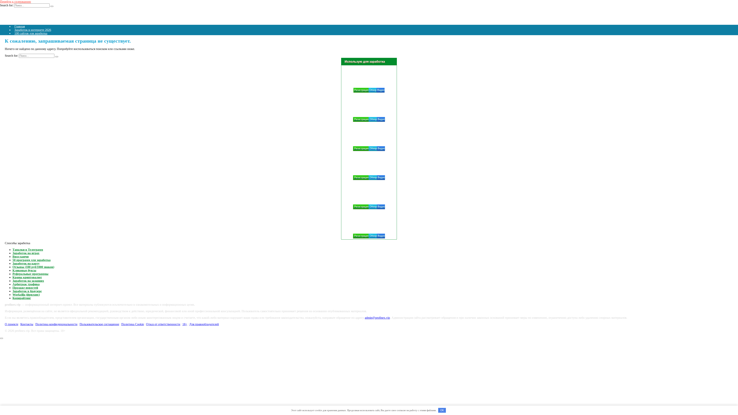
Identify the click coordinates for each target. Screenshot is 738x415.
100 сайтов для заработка (30, 33)
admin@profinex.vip (377, 317)
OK (442, 410)
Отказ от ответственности (163, 324)
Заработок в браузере (27, 291)
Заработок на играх (25, 253)
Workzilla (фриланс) (26, 294)
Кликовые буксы (24, 270)
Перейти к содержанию (15, 1)
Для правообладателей (204, 324)
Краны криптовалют (27, 277)
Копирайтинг (21, 298)
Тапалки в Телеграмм (27, 249)
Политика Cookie (132, 324)
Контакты (26, 324)
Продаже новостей (25, 287)
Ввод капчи (20, 256)
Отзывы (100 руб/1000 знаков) (33, 267)
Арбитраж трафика (26, 284)
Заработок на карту (26, 263)
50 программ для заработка (31, 260)
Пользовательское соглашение (99, 324)
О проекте (11, 324)
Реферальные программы (30, 274)
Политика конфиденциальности (56, 324)
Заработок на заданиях (28, 280)
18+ (184, 324)
